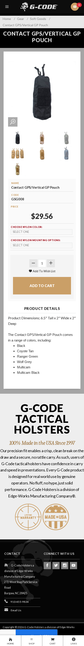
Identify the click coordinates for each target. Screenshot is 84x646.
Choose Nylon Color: (26, 227)
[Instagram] (64, 565)
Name (15, 183)
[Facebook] (47, 565)
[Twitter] (56, 565)
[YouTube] (73, 565)
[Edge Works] (42, 6)
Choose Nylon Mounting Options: (36, 240)
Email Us (16, 610)
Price (14, 206)
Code (15, 195)
